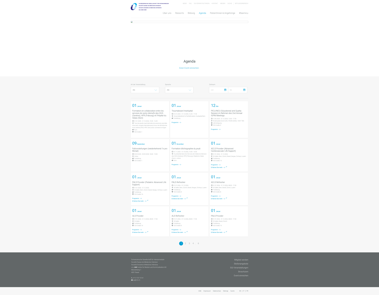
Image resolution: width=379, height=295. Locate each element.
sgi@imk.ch (136, 280)
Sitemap (225, 291)
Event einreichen (241, 275)
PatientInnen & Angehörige (222, 13)
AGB (200, 291)
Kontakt (215, 3)
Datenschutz (217, 291)
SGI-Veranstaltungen (202, 3)
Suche (229, 3)
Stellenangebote (241, 264)
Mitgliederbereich (241, 3)
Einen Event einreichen (189, 68)
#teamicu (243, 13)
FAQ (190, 3)
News (185, 3)
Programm (175, 122)
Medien (223, 3)
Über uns (167, 13)
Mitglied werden (241, 260)
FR (247, 291)
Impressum (207, 291)
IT (244, 291)
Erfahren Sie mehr (217, 167)
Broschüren (243, 271)
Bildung (191, 13)
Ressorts (179, 13)
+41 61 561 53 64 (138, 278)
